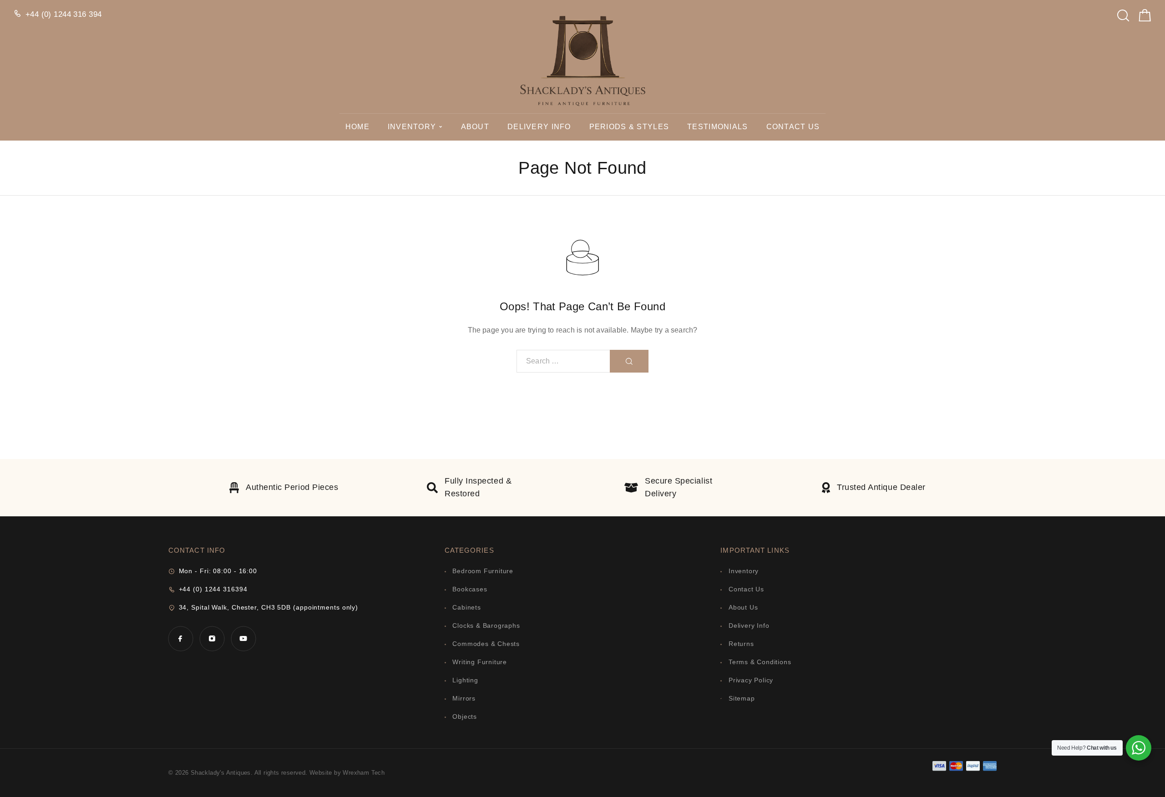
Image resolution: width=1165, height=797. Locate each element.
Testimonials (717, 127)
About (475, 127)
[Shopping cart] (1145, 17)
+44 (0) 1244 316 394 (63, 14)
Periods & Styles (629, 127)
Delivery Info (539, 127)
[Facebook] (180, 638)
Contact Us (793, 127)
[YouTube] (243, 638)
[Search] (1123, 13)
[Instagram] (212, 638)
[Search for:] (563, 361)
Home (357, 127)
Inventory (412, 127)
